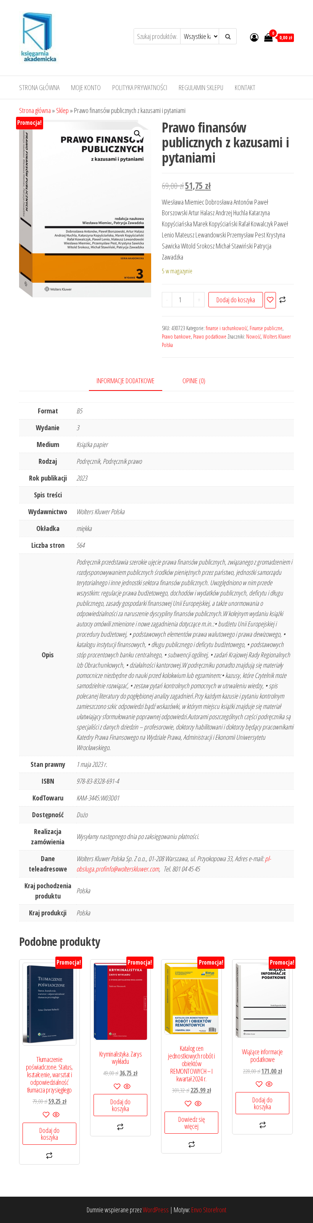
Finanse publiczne (266, 328)
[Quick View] (56, 1115)
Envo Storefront (208, 1209)
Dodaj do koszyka (235, 299)
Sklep (62, 110)
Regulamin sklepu (201, 87)
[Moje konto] (254, 37)
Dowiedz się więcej (191, 1123)
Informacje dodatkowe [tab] (126, 380)
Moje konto (86, 87)
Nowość (253, 336)
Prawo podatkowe (209, 336)
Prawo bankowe (176, 336)
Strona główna (39, 87)
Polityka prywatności (139, 87)
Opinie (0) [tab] (193, 380)
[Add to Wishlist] (270, 300)
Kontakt (245, 87)
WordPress (156, 1209)
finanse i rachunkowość (226, 328)
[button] (137, 133)
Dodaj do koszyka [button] (49, 1134)
